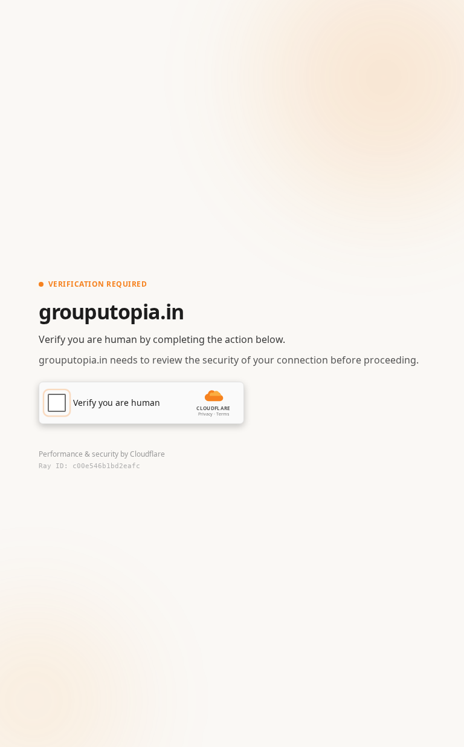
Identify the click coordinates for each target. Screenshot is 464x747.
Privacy (205, 414)
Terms (222, 414)
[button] (141, 403)
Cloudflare (147, 454)
